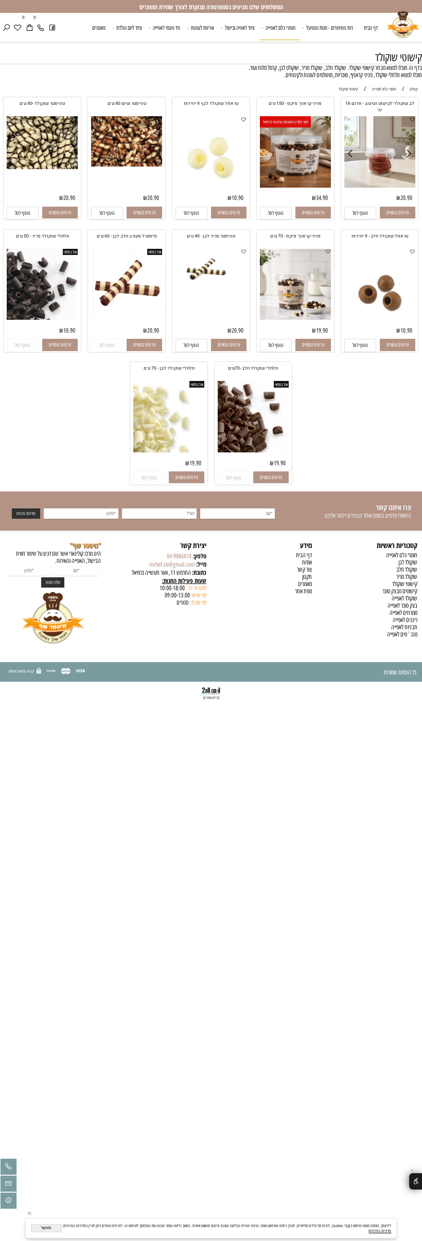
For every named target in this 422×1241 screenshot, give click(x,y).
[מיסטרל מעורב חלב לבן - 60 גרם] (127, 314)
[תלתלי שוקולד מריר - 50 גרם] (42, 317)
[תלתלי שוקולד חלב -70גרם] (253, 450)
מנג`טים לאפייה (402, 634)
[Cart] (29, 28)
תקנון (307, 576)
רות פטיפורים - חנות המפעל (329, 27)
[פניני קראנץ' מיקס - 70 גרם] (295, 317)
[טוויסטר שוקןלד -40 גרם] (42, 167)
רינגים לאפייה (405, 620)
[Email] (8, 1185)
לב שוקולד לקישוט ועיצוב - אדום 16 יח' (379, 107)
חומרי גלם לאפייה (280, 27)
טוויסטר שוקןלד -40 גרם (42, 103)
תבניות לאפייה (404, 627)
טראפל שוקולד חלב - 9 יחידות (379, 236)
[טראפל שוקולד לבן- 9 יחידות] (211, 185)
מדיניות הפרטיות (379, 1230)
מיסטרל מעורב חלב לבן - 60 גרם (127, 236)
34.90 (322, 198)
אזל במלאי (154, 251)
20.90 (406, 198)
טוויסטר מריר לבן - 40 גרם (211, 236)
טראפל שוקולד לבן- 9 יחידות (211, 103)
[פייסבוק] (52, 28)
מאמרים (99, 27)
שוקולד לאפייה (404, 598)
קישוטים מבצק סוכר (399, 591)
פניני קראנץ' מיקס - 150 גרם (295, 103)
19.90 (322, 330)
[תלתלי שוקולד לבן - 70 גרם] (169, 450)
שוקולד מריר (406, 576)
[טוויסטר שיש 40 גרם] (127, 164)
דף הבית (371, 27)
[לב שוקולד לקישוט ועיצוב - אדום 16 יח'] (380, 185)
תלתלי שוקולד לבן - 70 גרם (169, 368)
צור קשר (304, 569)
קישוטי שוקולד (398, 57)
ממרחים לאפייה (403, 612)
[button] (360, 213)
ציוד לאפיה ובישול (240, 27)
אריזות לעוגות (202, 27)
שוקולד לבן (407, 562)
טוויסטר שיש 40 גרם (127, 103)
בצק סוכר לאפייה (402, 605)
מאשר (46, 1228)
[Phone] (41, 28)
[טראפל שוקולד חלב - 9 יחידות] (380, 317)
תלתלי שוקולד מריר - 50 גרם (42, 236)
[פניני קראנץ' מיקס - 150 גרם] (295, 185)
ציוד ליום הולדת (129, 27)
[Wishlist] (17, 28)
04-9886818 (179, 556)
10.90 (237, 198)
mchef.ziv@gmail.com (172, 564)
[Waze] (8, 1202)
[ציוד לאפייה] (402, 29)
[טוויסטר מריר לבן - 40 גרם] (211, 300)
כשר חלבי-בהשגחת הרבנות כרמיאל (285, 121)
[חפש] (6, 28)
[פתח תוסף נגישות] (415, 1181)
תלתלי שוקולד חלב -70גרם (253, 368)
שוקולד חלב (406, 569)
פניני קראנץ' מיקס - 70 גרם (295, 236)
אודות (307, 562)
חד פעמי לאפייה (166, 27)
